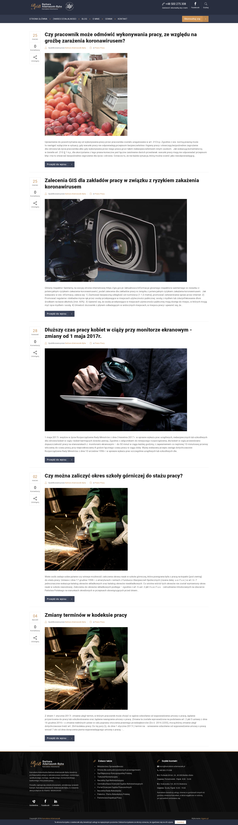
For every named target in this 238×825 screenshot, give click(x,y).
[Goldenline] (34, 803)
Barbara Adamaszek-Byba (75, 48)
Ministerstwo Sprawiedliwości (110, 766)
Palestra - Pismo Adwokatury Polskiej (113, 794)
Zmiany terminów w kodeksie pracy (86, 615)
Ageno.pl (205, 818)
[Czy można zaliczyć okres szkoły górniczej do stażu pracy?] (86, 529)
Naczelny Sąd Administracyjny (110, 780)
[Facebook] (45, 803)
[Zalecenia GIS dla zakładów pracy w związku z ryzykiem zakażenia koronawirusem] (116, 240)
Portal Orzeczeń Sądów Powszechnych (114, 787)
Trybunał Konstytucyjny (107, 777)
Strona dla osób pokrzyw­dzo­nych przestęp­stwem (118, 770)
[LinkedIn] (55, 803)
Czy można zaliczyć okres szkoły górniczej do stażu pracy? (114, 476)
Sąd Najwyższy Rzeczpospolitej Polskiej (114, 773)
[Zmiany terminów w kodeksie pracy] (86, 668)
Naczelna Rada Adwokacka (109, 791)
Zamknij (180, 822)
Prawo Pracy (100, 48)
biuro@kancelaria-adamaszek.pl (172, 766)
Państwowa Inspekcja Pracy (109, 798)
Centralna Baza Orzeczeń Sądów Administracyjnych (120, 784)
